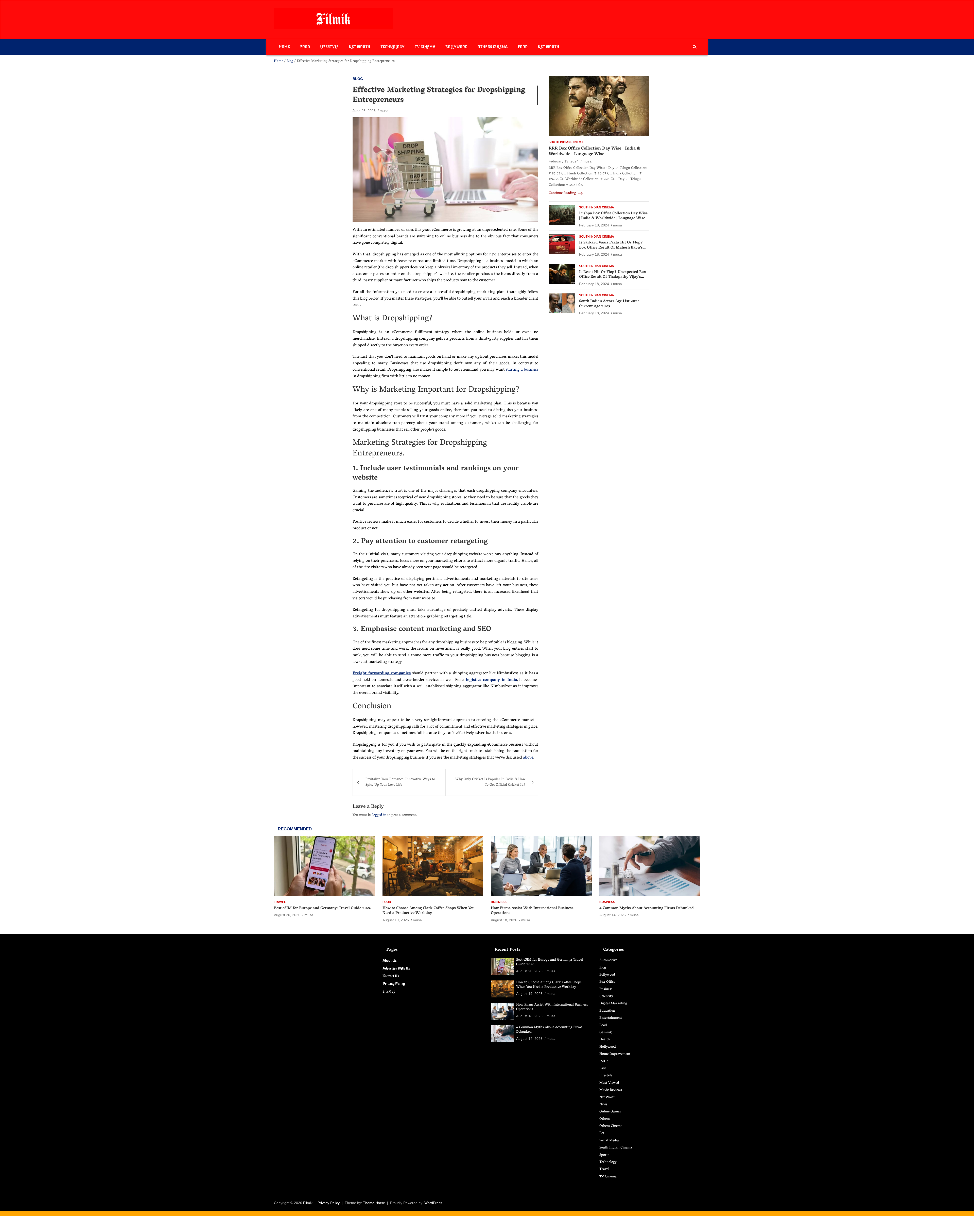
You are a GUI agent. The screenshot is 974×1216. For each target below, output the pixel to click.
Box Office (607, 982)
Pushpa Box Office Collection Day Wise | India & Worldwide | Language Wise (613, 216)
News (603, 1104)
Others (604, 1119)
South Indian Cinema (566, 142)
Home (284, 47)
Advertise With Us (396, 968)
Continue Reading (563, 193)
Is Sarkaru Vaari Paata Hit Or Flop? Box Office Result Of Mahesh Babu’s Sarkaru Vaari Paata (611, 247)
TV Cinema (425, 47)
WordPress (433, 1203)
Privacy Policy (393, 983)
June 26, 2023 (364, 111)
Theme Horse (374, 1203)
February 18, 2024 (594, 225)
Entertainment (610, 1018)
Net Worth (359, 47)
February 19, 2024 (564, 161)
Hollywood (607, 1047)
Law (602, 1068)
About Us (389, 960)
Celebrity (606, 996)
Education (607, 1011)
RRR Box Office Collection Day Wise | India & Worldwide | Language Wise (594, 151)
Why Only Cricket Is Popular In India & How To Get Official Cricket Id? (490, 782)
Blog (358, 79)
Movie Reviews (610, 1090)
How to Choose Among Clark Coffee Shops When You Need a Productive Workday (428, 911)
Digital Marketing (613, 1003)
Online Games (610, 1111)
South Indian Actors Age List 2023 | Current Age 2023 (610, 304)
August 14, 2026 (612, 915)
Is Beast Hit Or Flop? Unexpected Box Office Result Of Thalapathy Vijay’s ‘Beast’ (612, 277)
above (528, 758)
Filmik (307, 1203)
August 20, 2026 (287, 915)
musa (384, 111)
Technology (392, 47)
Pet (601, 1133)
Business (499, 902)
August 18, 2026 (504, 920)
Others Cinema (493, 47)
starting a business (522, 370)
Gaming (605, 1032)
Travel (280, 902)
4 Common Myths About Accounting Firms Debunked (646, 908)
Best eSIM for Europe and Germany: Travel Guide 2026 (322, 908)
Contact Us (390, 976)
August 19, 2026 (395, 920)
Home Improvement (614, 1054)
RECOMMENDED (295, 829)
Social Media (609, 1140)
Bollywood (456, 47)
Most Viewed (609, 1083)
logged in (379, 815)
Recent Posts (507, 950)
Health (604, 1039)
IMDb (603, 1061)
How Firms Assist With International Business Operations (532, 911)
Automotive (608, 960)
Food (305, 47)
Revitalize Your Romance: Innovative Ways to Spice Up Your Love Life (400, 782)
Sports (604, 1155)
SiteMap (388, 991)
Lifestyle (329, 47)
